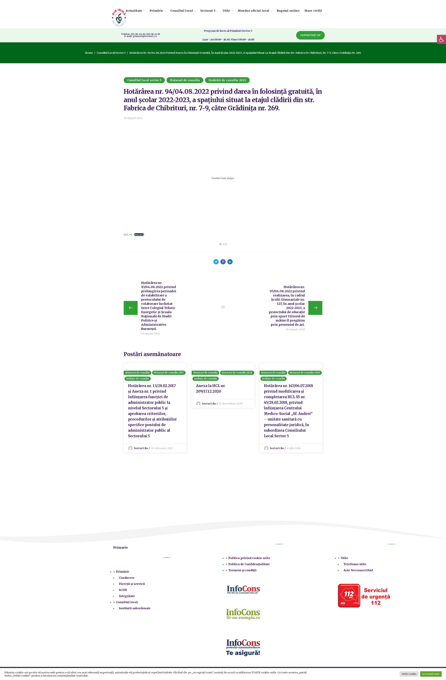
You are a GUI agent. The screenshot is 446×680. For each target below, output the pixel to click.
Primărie (122, 571)
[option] (155, 408)
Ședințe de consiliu (137, 378)
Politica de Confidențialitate (249, 564)
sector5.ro (141, 448)
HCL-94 (128, 234)
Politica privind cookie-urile (249, 558)
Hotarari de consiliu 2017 (169, 372)
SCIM (123, 590)
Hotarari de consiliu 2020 (237, 372)
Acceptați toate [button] (431, 674)
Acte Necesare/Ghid (358, 570)
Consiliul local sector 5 (111, 52)
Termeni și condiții (242, 570)
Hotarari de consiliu (185, 80)
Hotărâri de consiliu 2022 (227, 80)
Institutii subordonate (135, 608)
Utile (344, 558)
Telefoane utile (355, 564)
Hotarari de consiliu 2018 (305, 372)
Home (89, 52)
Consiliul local (127, 602)
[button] (441, 39)
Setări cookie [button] (409, 674)
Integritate (127, 596)
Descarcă (139, 234)
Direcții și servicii (132, 584)
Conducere (126, 577)
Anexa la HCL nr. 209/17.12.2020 (211, 389)
